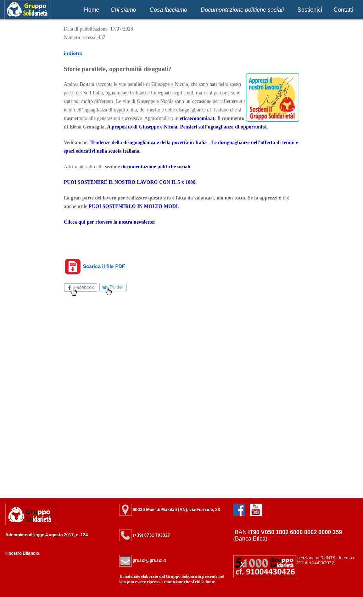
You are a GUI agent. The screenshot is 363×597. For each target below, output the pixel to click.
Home (91, 10)
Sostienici (309, 10)
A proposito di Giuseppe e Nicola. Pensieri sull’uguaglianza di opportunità (187, 127)
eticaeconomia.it (197, 118)
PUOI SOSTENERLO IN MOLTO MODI (133, 206)
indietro (73, 53)
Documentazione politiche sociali (242, 10)
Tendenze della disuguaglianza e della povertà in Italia (148, 142)
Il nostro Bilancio (22, 553)
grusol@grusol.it (149, 560)
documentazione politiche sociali (155, 166)
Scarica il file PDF (103, 266)
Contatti (343, 10)
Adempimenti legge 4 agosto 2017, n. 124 (46, 534)
